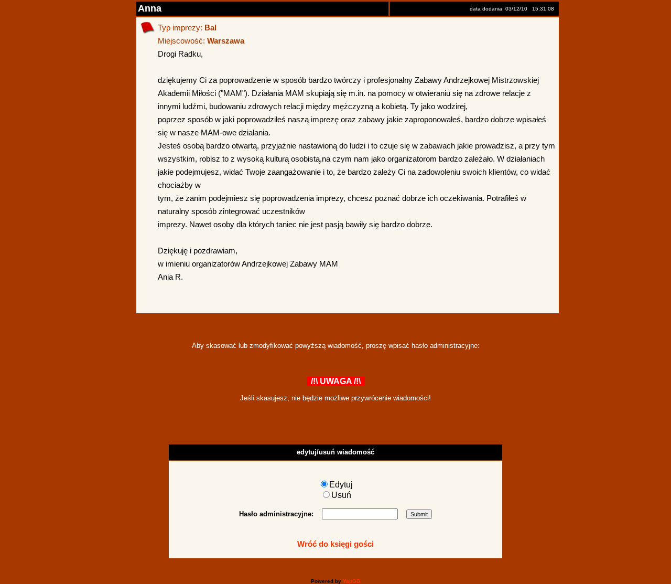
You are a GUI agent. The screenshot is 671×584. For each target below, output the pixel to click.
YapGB (351, 581)
